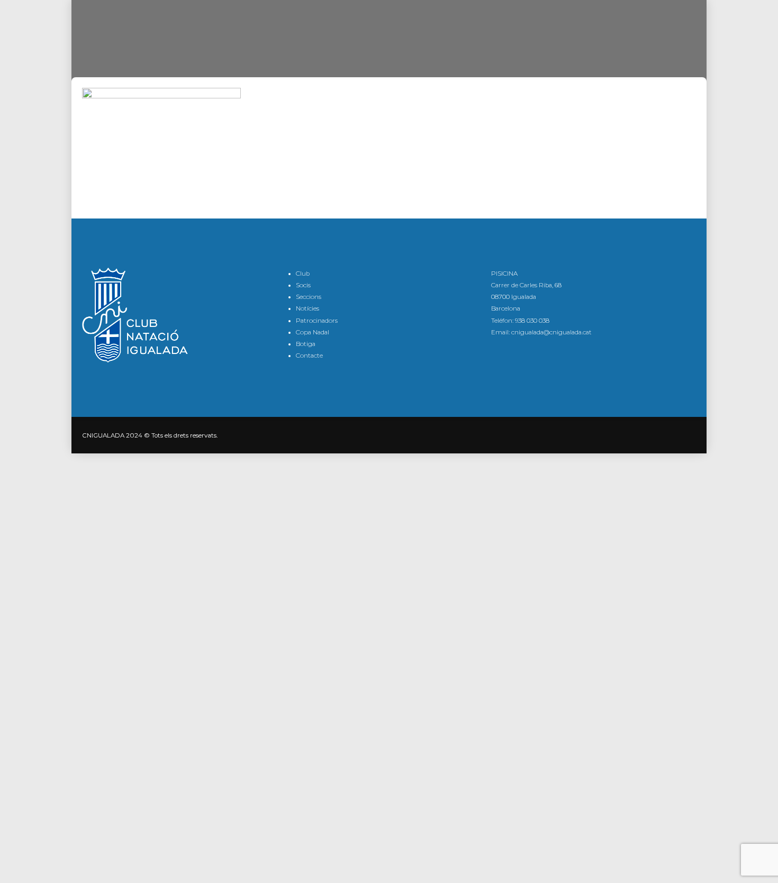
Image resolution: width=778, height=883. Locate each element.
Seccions (308, 297)
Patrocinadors (317, 320)
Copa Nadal (312, 332)
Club (303, 273)
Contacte (309, 355)
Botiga (305, 344)
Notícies (307, 308)
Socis (303, 285)
